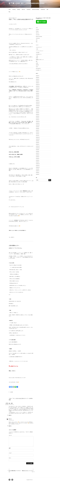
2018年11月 (37, 165)
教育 (36, 61)
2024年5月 (37, 112)
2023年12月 (38, 121)
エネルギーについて (39, 47)
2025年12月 (38, 84)
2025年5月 (37, 93)
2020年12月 (38, 137)
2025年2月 (37, 98)
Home (10, 9)
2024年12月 (38, 102)
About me (23, 9)
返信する (10, 415)
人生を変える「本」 (39, 54)
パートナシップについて (39, 50)
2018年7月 (37, 170)
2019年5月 (37, 156)
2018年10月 (38, 167)
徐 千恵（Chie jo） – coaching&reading (27, 3)
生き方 (37, 66)
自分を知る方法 (38, 68)
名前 (10, 448)
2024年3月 (37, 116)
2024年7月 (37, 109)
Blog (9, 11)
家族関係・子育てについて (40, 59)
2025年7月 (37, 91)
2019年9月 (37, 149)
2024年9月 (37, 107)
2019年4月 (37, 158)
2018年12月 (38, 163)
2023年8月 (37, 128)
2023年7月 (37, 130)
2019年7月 (37, 153)
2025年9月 (37, 89)
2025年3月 (37, 96)
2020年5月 (37, 142)
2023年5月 (37, 133)
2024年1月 (37, 119)
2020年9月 (37, 140)
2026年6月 (37, 77)
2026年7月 (37, 75)
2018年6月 (37, 172)
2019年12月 (38, 146)
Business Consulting (35, 9)
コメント (10, 435)
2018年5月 (37, 174)
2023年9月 (37, 126)
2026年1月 (37, 82)
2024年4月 (37, 114)
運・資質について (38, 70)
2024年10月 (38, 105)
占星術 (37, 57)
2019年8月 (37, 151)
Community (28, 9)
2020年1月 (37, 144)
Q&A (47, 9)
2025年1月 (37, 100)
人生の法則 (37, 52)
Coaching (13, 9)
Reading (18, 9)
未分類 (37, 63)
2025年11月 (37, 86)
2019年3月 (37, 160)
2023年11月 (37, 123)
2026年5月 (37, 79)
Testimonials (43, 9)
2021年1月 (37, 135)
